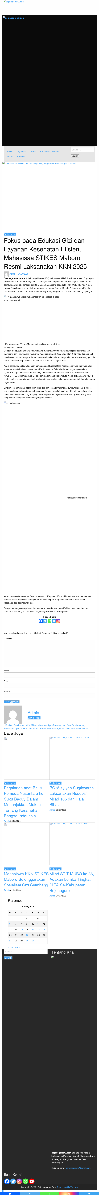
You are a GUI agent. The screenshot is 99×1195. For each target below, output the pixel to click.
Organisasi (22, 151)
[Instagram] (58, 621)
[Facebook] (41, 621)
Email (6, 681)
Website (7, 691)
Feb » (17, 947)
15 (21, 929)
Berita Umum (10, 234)
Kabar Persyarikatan (49, 151)
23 (27, 934)
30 (27, 940)
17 (33, 929)
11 (38, 923)
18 (38, 929)
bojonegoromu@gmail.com (78, 1167)
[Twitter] (45, 621)
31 (33, 940)
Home (10, 151)
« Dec (10, 947)
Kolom (10, 156)
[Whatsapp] (49, 621)
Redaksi (21, 156)
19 (44, 929)
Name (6, 670)
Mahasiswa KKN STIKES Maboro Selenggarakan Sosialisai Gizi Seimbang (26, 879)
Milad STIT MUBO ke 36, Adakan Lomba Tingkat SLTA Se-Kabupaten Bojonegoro (72, 882)
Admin (13, 273)
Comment (8, 638)
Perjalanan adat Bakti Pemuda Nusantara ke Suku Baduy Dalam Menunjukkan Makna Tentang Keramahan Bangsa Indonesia (23, 801)
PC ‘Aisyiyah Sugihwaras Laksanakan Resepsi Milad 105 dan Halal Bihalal (72, 796)
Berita (33, 151)
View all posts (34, 717)
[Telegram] (54, 621)
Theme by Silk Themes (67, 1187)
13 (10, 929)
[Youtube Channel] (32, 1181)
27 (10, 940)
